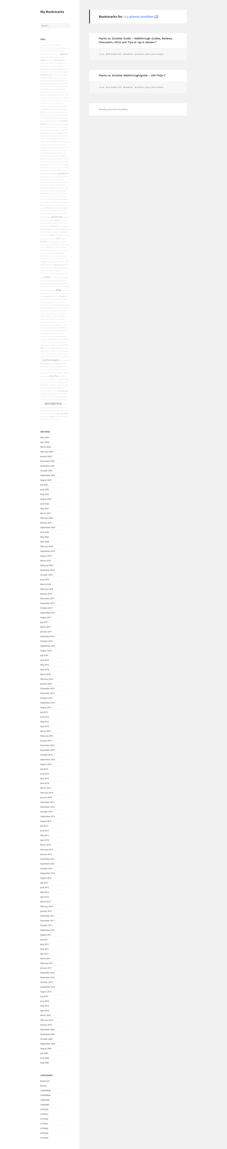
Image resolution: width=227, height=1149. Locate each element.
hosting (57, 188)
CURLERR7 (45, 1104)
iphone (49, 208)
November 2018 (47, 570)
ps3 (45, 308)
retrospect (44, 322)
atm (54, 63)
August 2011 (45, 934)
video (60, 382)
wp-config (43, 413)
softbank (65, 339)
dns (45, 127)
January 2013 (46, 854)
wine (51, 399)
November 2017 (47, 603)
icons (42, 199)
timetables (51, 367)
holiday (62, 185)
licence (54, 229)
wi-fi (47, 397)
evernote (54, 145)
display (61, 124)
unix (46, 379)
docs (58, 127)
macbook (59, 235)
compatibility (57, 98)
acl (50, 48)
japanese (44, 217)
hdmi (59, 179)
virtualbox (52, 385)
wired (55, 399)
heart (48, 182)
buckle (62, 83)
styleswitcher (45, 351)
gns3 (47, 173)
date (42, 115)
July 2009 (44, 1053)
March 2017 (45, 627)
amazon (43, 54)
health (42, 182)
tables (64, 354)
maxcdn (56, 244)
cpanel (65, 106)
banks (55, 69)
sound (55, 342)
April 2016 (44, 669)
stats (56, 348)
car (59, 86)
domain (49, 130)
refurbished (61, 314)
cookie (50, 100)
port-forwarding (54, 299)
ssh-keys (47, 348)
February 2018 (46, 589)
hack (62, 176)
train (65, 369)
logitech (47, 235)
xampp (51, 416)
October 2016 (46, 641)
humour (51, 196)
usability (61, 379)
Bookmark (45, 1081)
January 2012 (46, 911)
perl (41, 286)
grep (49, 176)
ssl (53, 347)
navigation (56, 262)
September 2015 (47, 702)
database (56, 112)
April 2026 (44, 442)
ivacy (42, 213)
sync (60, 354)
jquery (57, 220)
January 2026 (46, 456)
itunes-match (61, 211)
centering (55, 89)
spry (66, 345)
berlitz (51, 72)
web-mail (54, 391)
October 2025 (46, 470)
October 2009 (46, 1039)
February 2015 (46, 736)
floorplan (49, 159)
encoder (66, 142)
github (59, 170)
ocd (47, 271)
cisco (65, 92)
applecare (50, 60)
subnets (53, 351)
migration (52, 250)
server (62, 327)
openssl (61, 273)
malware (63, 239)
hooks (51, 188)
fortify (62, 162)
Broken (43, 1085)
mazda (62, 244)
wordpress (53, 403)
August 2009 (45, 1048)
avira (51, 66)
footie (46, 162)
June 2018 (44, 579)
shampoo (62, 331)
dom (44, 130)
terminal (44, 363)
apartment (44, 57)
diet (58, 121)
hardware (47, 179)
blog (42, 74)
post (62, 299)
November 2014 (47, 750)
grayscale (43, 176)
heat (52, 182)
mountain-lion (61, 256)
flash (53, 156)
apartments (53, 57)
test (50, 363)
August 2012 (45, 878)
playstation (49, 296)
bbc (41, 72)
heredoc (63, 182)
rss (59, 322)
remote (61, 316)
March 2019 (45, 560)
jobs (46, 220)
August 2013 (45, 821)
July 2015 (44, 712)
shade (56, 331)
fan (59, 150)
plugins (62, 296)
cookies (56, 100)
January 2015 (46, 740)
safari (42, 325)
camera (54, 86)
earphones (44, 139)
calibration (47, 86)
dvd (63, 136)
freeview (51, 165)
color (62, 95)
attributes (60, 63)
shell (47, 333)
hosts (62, 188)
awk (54, 66)
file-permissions (50, 153)
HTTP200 (44, 1109)
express (61, 147)
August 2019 (45, 556)
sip (62, 334)
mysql (43, 261)
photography (64, 286)
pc (57, 283)
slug (41, 339)
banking (50, 69)
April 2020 (44, 541)
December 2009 (47, 1029)
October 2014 (46, 754)
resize (52, 319)
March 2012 (45, 901)
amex (49, 54)
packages (65, 277)
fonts (66, 159)
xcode (57, 416)
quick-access (57, 308)
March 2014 (45, 788)
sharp (42, 334)
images (46, 202)
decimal (51, 115)
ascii (51, 63)
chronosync (59, 92)
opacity (55, 273)
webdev (43, 394)
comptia (65, 98)
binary (56, 72)
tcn (67, 357)
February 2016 (46, 679)
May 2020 (44, 537)
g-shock (43, 167)
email (47, 141)
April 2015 (44, 726)
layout (65, 226)
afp (63, 48)
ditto (42, 127)
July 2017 (44, 622)
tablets (42, 357)
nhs (46, 268)
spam (42, 345)
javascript (57, 216)
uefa (60, 376)
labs (58, 223)
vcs (56, 382)
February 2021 (46, 518)
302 (53, 45)
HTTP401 (44, 1123)
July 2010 (44, 996)
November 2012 (47, 863)
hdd (55, 179)
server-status (45, 331)
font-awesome (58, 159)
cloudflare (52, 95)
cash (42, 89)
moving (48, 259)
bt (48, 83)
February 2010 (46, 1020)
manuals (50, 242)
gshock (54, 176)
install (48, 205)
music (62, 259)
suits (48, 354)
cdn (49, 89)
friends (57, 165)
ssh (42, 347)
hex (68, 182)
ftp (62, 164)
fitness (48, 156)
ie (45, 199)
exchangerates (52, 147)
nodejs (59, 268)
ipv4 (42, 211)
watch (63, 388)
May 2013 (44, 835)
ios (67, 205)
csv (45, 112)
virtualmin (60, 385)
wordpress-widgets (48, 410)
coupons (61, 103)
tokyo (46, 369)
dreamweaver (46, 133)
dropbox (47, 136)
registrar (54, 316)
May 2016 (44, 664)
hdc (52, 179)
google (61, 173)
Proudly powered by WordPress (113, 109)
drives (60, 132)
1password (44, 45)
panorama (44, 281)
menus (64, 247)
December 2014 (47, 745)
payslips (53, 283)
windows (63, 397)
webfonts (50, 394)
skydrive (50, 336)
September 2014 (47, 759)
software (43, 342)
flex (63, 156)
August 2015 (45, 707)
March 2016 (45, 674)
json (62, 220)
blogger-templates (60, 75)
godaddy (53, 173)
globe (65, 170)
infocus (43, 205)
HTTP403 (44, 1128)
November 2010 (47, 977)
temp (67, 360)
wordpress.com (62, 410)
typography (44, 376)
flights (42, 159)
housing (58, 191)
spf (56, 345)
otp (54, 277)
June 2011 (44, 944)
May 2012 (44, 892)
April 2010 (44, 1010)
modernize (50, 253)
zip (59, 419)
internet (54, 205)
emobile (53, 141)
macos (43, 238)
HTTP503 (44, 1138)
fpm (46, 164)
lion (63, 229)
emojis (60, 142)
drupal (59, 136)
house (52, 191)
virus (66, 385)
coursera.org (45, 106)
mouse (43, 259)
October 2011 (46, 925)
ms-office (55, 259)
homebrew (44, 188)
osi (52, 277)
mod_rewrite (59, 253)
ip (41, 208)
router (54, 322)
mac (52, 234)
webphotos (65, 394)
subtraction (61, 351)
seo (57, 328)
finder (64, 153)
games (54, 167)
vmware (50, 388)
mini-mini (60, 250)
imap (51, 202)
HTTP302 (44, 1119)
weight (43, 397)
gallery (48, 167)
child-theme (44, 92)
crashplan (44, 109)
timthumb (60, 366)
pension (65, 283)
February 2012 (46, 906)
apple (43, 60)
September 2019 (47, 551)
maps (56, 242)
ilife (51, 199)
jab (46, 214)
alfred (55, 51)
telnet (62, 360)
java (49, 217)
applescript (59, 60)
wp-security (62, 413)
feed (42, 153)
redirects (53, 313)
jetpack (66, 217)
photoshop (50, 290)
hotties (46, 191)
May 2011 (44, 949)
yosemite (54, 419)
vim (63, 382)
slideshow (62, 336)
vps (58, 387)
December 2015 (47, 688)
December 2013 (47, 802)
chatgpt (62, 89)
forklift (51, 162)
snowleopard (52, 339)
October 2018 (46, 574)
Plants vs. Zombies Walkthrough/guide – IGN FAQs (131, 75)
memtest (57, 247)
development (52, 118)
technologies (51, 360)
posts (56, 302)
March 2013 (45, 844)
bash (60, 68)
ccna (46, 89)
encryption (44, 145)
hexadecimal (54, 185)
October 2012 (46, 868)
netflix (63, 262)
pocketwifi (44, 299)
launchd (60, 226)
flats (60, 156)
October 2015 (46, 698)
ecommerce (62, 139)
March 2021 (45, 513)
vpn (55, 388)
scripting (43, 328)
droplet (53, 136)
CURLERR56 (45, 1095)
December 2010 (47, 972)
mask (42, 245)
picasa (51, 293)
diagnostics (44, 121)
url (57, 379)
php (58, 290)
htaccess (44, 193)
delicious (140, 54)
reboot (46, 311)
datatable (64, 112)
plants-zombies (157, 54)
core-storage (64, 100)
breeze (65, 81)
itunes (53, 210)
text (53, 363)
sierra (51, 334)
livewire (58, 232)
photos (43, 290)
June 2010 (44, 1001)
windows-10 (44, 399)
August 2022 (45, 499)
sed (54, 327)
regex (42, 316)
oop (50, 273)
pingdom (57, 293)
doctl (62, 127)
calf (41, 86)
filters (59, 153)
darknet (49, 112)
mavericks (48, 245)
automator (44, 66)
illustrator (57, 199)
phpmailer (44, 293)
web (48, 391)
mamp (43, 241)
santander (49, 325)
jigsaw (42, 220)
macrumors (50, 239)
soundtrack (62, 342)
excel (61, 144)
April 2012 (44, 897)
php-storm (65, 290)
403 (57, 45)
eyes (66, 147)
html (50, 193)
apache (64, 54)
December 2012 (47, 859)
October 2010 (46, 982)
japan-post (63, 213)
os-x (47, 277)
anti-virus (55, 54)
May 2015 (44, 721)
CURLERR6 (45, 1100)
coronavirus (44, 103)
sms (45, 339)
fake (56, 150)
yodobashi (46, 419)
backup (43, 69)
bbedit (45, 72)
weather (43, 391)
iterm (49, 211)
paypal (47, 283)
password (59, 280)
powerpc (61, 302)
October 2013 (46, 811)
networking (58, 264)
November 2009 (47, 1034)
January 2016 (46, 683)
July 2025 (44, 484)
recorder (59, 311)
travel (50, 372)
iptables (64, 208)
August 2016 (45, 650)
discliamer (50, 124)
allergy (60, 51)
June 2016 (44, 660)
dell (55, 115)
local (63, 232)
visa (41, 388)
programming (59, 305)
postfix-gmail (48, 302)
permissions (49, 286)
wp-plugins (52, 413)
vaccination (51, 382)
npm (64, 268)
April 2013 (44, 840)
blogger (48, 74)
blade (61, 72)
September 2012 (47, 873)
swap (56, 354)
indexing (57, 202)
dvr (67, 136)
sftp (51, 331)
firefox (43, 156)
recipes (52, 311)
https (45, 196)
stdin (60, 348)
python (50, 308)
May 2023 (44, 494)
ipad (43, 208)
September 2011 (47, 930)
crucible (64, 109)
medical (43, 247)
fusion (66, 164)
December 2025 (47, 461)
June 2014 (44, 773)
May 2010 (44, 1006)
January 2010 (46, 1024)
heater (56, 182)
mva (66, 259)
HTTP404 (44, 1133)
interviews (61, 205)
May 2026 (44, 437)
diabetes (65, 118)
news (66, 265)
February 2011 (46, 963)
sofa (59, 339)
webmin (57, 394)
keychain (48, 223)
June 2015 (44, 717)
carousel (64, 86)
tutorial (55, 372)
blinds (65, 72)
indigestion (65, 202)
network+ (48, 265)
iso (45, 211)
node (55, 268)
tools (50, 369)
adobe (59, 48)
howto (63, 191)
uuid (44, 382)
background (61, 66)
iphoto (54, 208)
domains (56, 130)
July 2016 (44, 655)
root (50, 322)
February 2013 (46, 849)
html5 (55, 193)
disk (56, 124)
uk (63, 376)
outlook (59, 277)
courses (53, 106)
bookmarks (58, 78)
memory (50, 247)
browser (43, 83)
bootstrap (58, 80)
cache (67, 83)
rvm (65, 322)
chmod (51, 92)
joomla (51, 220)
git (55, 170)
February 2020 (46, 546)
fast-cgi (64, 150)
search (49, 328)
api (62, 57)
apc (59, 57)
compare (48, 98)
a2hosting (44, 48)
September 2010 (47, 987)
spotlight (60, 345)
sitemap (43, 336)
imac (63, 199)
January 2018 (46, 593)
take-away (59, 357)
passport (51, 280)
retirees (64, 319)
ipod (59, 208)
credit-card (53, 109)
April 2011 (44, 953)
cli (47, 95)
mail (57, 238)
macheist (66, 235)
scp (54, 325)
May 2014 (44, 778)
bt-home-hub (54, 83)
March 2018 (45, 584)
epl (50, 145)
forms (57, 162)
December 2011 (47, 916)
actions (53, 48)
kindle (54, 223)
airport (46, 51)
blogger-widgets (47, 77)
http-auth (61, 193)
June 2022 (44, 503)
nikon (50, 268)
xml (61, 416)
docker (54, 127)
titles (42, 369)
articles (46, 63)
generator (50, 170)
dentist (60, 115)
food (42, 162)
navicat (49, 262)
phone (56, 286)
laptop (47, 226)
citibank (43, 95)
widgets (53, 397)
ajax (51, 51)
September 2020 (47, 527)
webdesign (63, 390)
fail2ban (51, 150)
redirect (46, 314)
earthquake (53, 139)
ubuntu (53, 376)
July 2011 (44, 939)
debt (46, 115)
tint (65, 367)
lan (62, 223)
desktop (43, 118)
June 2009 (44, 1058)
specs (47, 345)
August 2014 (45, 764)
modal (42, 253)
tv (60, 372)
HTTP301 (44, 1114)
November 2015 (47, 693)
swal (52, 354)
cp (62, 106)
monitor (52, 256)
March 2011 (45, 958)
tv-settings (65, 373)
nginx (42, 268)
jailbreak (50, 214)
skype (55, 336)
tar (65, 357)
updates (52, 379)
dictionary (53, 121)
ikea (48, 199)
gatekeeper (62, 167)
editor (42, 142)
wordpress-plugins (57, 407)
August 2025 (45, 480)
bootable (50, 81)
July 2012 (44, 882)
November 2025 (47, 466)
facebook (44, 150)
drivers (55, 133)
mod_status (44, 256)
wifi (57, 396)
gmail (42, 173)
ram (64, 308)
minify (66, 250)
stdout (65, 348)
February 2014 (46, 792)
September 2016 (47, 646)
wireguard (62, 399)
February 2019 (46, 565)
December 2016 (47, 636)
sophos (50, 342)
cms (58, 95)
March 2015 (45, 731)
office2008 (57, 271)
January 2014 (46, 797)
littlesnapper (49, 232)
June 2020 (44, 532)
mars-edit (62, 242)
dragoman (64, 130)
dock (49, 127)
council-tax (53, 103)
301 (50, 45)
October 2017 (46, 608)
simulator (57, 334)
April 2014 (44, 783)
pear (60, 283)
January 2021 (46, 522)
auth (66, 63)
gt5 (58, 176)
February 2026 (46, 451)
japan (56, 213)
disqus (66, 124)
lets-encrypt (45, 229)
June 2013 (44, 830)
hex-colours (44, 185)
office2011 (44, 273)
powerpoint (44, 305)
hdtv (63, 179)
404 (60, 45)
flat (57, 156)
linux (59, 229)
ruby (62, 322)
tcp (41, 360)
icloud (56, 196)
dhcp (60, 118)
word (42, 404)
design (65, 115)
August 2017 (45, 617)
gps (67, 173)
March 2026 (45, 447)
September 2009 (47, 1043)
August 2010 (45, 991)
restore (57, 319)
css (42, 111)
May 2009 (44, 1062)
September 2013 (47, 816)
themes (59, 363)
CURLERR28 (45, 1090)
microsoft (44, 250)
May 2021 (44, 508)
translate (43, 373)
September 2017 (47, 612)
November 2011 (47, 920)
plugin (56, 296)
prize (51, 305)
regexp (48, 316)
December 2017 (47, 598)
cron (59, 109)
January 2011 (46, 968)
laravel (53, 226)
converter (44, 100)
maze (67, 245)
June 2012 (44, 887)
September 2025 (47, 475)
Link (102, 54)
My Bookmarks (52, 11)
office (51, 270)
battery (66, 69)
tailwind (52, 356)
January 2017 (46, 631)
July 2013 (44, 826)
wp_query (44, 416)
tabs (47, 357)
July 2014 (44, 769)
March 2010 (45, 1015)
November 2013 (47, 807)
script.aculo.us (62, 325)
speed (52, 345)
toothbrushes (58, 369)
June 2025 (44, 489)
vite (45, 388)
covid (59, 106)
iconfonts (62, 196)
